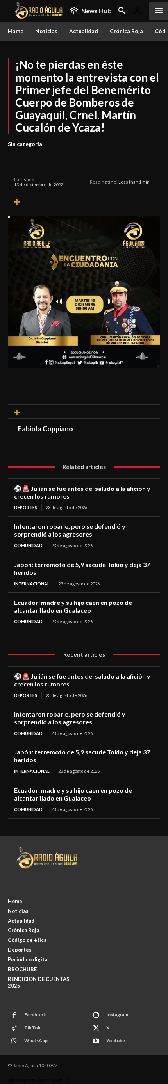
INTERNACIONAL (32, 583)
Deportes (25, 507)
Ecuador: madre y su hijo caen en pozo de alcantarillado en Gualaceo (73, 606)
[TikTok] (14, 1028)
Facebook (35, 1015)
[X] (96, 1028)
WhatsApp (36, 1040)
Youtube (115, 1040)
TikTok (32, 1028)
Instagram (117, 1015)
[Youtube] (96, 1041)
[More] (84, 202)
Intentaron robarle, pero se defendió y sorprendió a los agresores (69, 530)
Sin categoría (25, 144)
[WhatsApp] (14, 1041)
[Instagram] (96, 1015)
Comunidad (28, 545)
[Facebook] (14, 1015)
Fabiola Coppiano (45, 428)
